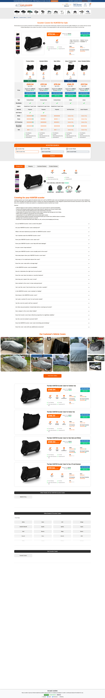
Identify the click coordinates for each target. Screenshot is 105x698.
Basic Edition (57, 61)
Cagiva (42, 540)
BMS (82, 536)
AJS (62, 522)
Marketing (61, 696)
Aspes (81, 526)
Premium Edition (30, 61)
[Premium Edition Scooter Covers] (30, 67)
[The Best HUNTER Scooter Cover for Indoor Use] (30, 421)
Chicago (82, 540)
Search (52, 155)
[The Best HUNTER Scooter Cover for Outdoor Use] (30, 395)
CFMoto (62, 540)
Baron (81, 531)
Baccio (42, 531)
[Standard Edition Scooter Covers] (43, 67)
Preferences (55, 696)
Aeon (43, 522)
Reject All (58, 694)
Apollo (42, 526)
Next (44, 43)
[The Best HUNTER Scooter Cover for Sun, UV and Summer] (30, 474)
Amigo (81, 522)
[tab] (19, 166)
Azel (23, 531)
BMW (23, 540)
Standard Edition (43, 61)
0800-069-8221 (77, 5)
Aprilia (62, 526)
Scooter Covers (23, 17)
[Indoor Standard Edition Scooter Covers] (84, 67)
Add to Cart (85, 35)
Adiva (23, 522)
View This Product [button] (85, 33)
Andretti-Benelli (23, 526)
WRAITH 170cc (23, 496)
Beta (43, 536)
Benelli (23, 536)
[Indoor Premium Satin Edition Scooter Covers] (70, 67)
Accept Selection (53, 694)
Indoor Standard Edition (84, 61)
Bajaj (62, 531)
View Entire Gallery (52, 375)
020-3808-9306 (79, 6)
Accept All (46, 694)
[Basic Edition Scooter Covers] (57, 67)
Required (44, 696)
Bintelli (62, 536)
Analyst (49, 696)
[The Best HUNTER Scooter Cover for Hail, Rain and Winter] (30, 447)
